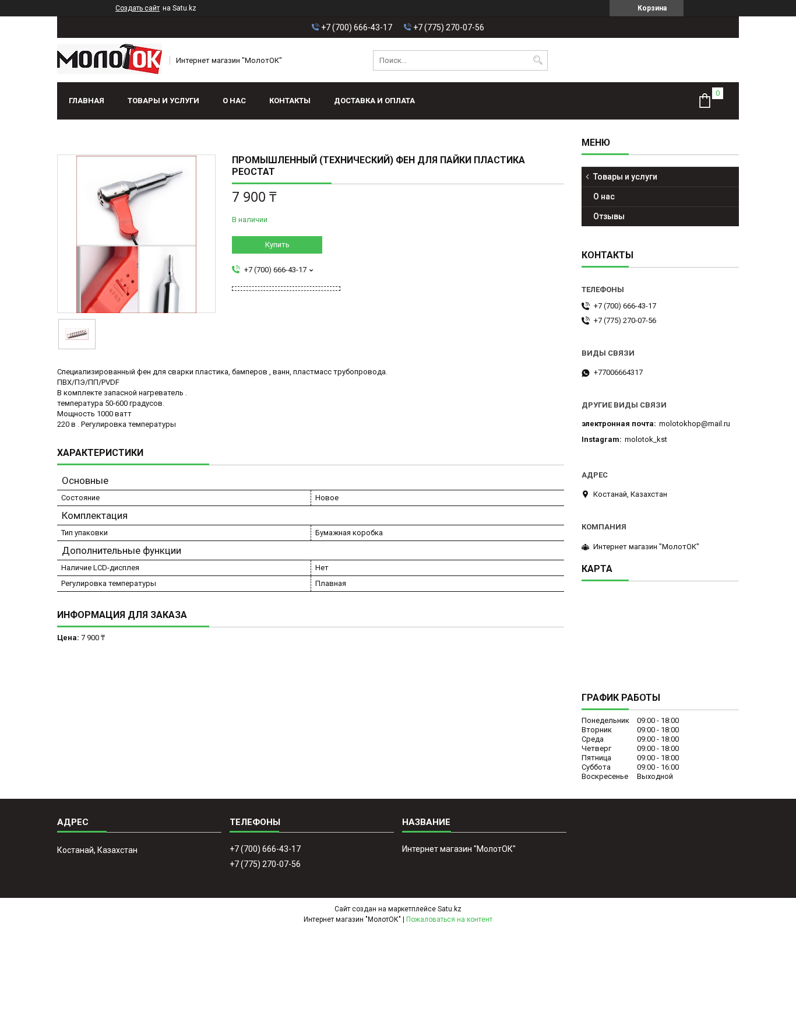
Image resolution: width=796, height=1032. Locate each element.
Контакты (290, 100)
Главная (86, 100)
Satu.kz (450, 909)
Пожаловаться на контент (449, 919)
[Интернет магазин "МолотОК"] (109, 60)
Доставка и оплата (374, 100)
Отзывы (609, 216)
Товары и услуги (163, 100)
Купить (277, 244)
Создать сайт (137, 8)
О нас (234, 100)
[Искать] (537, 60)
